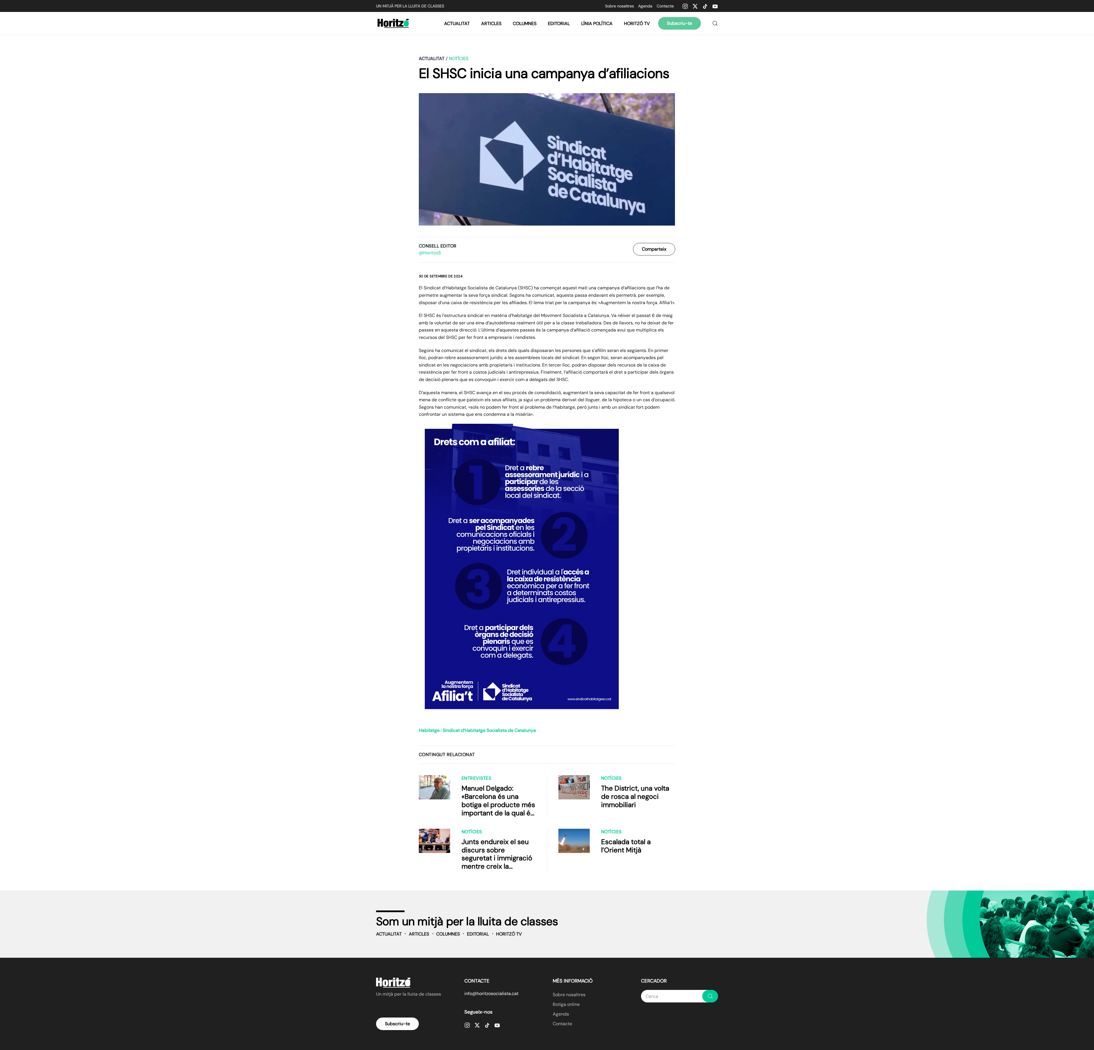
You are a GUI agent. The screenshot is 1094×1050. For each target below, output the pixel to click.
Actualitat (457, 23)
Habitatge (429, 730)
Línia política (597, 23)
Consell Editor (438, 246)
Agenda (645, 6)
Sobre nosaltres (619, 6)
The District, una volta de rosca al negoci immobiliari (635, 796)
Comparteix (654, 249)
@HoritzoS (430, 253)
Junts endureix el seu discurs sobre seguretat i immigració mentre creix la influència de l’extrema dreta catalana (497, 862)
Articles (491, 23)
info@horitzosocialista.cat (491, 993)
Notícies (611, 778)
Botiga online (566, 1004)
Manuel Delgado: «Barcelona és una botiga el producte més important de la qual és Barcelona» (498, 804)
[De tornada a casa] (394, 23)
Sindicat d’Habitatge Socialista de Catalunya (489, 730)
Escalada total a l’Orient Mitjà (626, 845)
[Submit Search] (710, 996)
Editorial (559, 23)
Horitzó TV (637, 23)
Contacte (665, 6)
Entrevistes (476, 778)
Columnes (524, 23)
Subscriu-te (679, 23)
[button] (715, 23)
